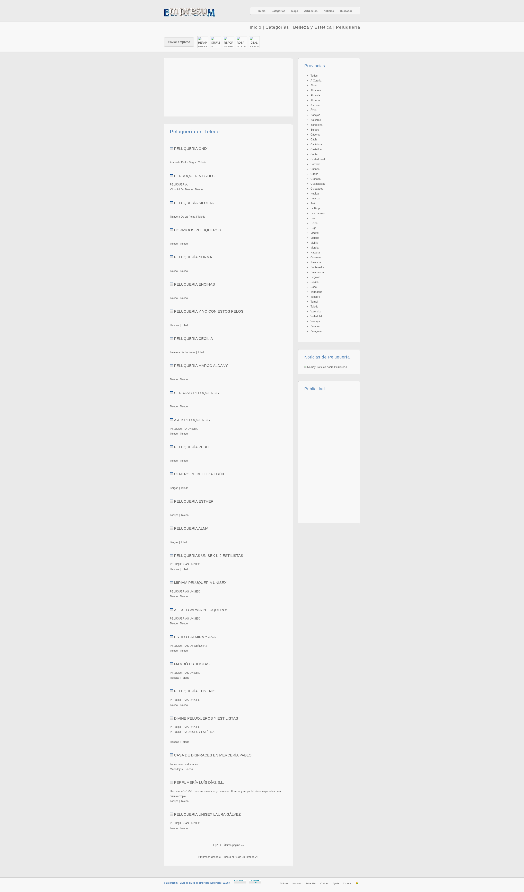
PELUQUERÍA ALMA (191, 528)
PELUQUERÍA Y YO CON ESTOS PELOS (208, 311)
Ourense (316, 257)
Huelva (315, 193)
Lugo (313, 228)
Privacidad (311, 883)
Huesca (315, 198)
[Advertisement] (312, 42)
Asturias (315, 105)
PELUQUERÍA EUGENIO (195, 691)
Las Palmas (318, 213)
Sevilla (314, 282)
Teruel (314, 301)
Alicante (315, 95)
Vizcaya (315, 321)
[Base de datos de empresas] (194, 12)
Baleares (316, 119)
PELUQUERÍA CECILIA (193, 339)
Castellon (316, 149)
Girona (314, 173)
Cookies (324, 883)
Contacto (347, 883)
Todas (314, 75)
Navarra (315, 252)
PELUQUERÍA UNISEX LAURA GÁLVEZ (207, 814)
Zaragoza (316, 331)
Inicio (255, 27)
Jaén (313, 203)
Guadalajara (318, 183)
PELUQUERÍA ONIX (191, 149)
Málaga (315, 237)
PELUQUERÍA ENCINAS (194, 284)
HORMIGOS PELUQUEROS (197, 230)
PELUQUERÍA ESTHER (193, 501)
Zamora (315, 326)
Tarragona (316, 291)
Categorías (277, 27)
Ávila (313, 110)
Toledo (314, 306)
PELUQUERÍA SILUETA (194, 203)
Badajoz (315, 114)
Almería (315, 100)
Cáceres (315, 134)
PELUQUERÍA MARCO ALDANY (201, 366)
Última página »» (234, 845)
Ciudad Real (318, 159)
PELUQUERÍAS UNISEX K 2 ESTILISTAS (208, 556)
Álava (314, 85)
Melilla (314, 242)
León (313, 218)
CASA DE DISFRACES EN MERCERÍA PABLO (213, 755)
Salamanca (317, 272)
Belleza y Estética (312, 27)
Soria (314, 286)
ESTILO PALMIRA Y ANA (195, 637)
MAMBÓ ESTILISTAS (192, 664)
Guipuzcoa (317, 188)
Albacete (316, 90)
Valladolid (316, 316)
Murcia (314, 247)
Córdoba (315, 164)
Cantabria (316, 144)
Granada (316, 178)
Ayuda (336, 883)
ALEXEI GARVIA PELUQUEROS (201, 610)
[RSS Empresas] (357, 883)
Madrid (314, 232)
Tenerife (315, 296)
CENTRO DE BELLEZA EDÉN (199, 474)
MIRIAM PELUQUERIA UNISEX (200, 583)
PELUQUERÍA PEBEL (192, 447)
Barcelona (316, 124)
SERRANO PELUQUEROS (196, 393)
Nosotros (297, 883)
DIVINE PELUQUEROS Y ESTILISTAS (206, 718)
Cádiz (314, 139)
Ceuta (314, 154)
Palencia (316, 262)
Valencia (316, 311)
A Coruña (316, 80)
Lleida (314, 223)
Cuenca (315, 169)
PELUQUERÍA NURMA (193, 257)
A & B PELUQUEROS (192, 420)
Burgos (315, 129)
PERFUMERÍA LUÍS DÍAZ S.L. (199, 782)
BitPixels (284, 883)
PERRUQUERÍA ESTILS (194, 176)
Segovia (315, 277)
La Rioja (315, 208)
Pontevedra (317, 267)
